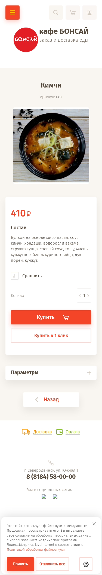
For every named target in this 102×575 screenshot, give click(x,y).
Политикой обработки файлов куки (36, 549)
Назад (51, 399)
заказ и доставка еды (63, 40)
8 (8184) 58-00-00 (51, 476)
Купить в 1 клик (51, 335)
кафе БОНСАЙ (64, 31)
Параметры (24, 372)
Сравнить (31, 275)
